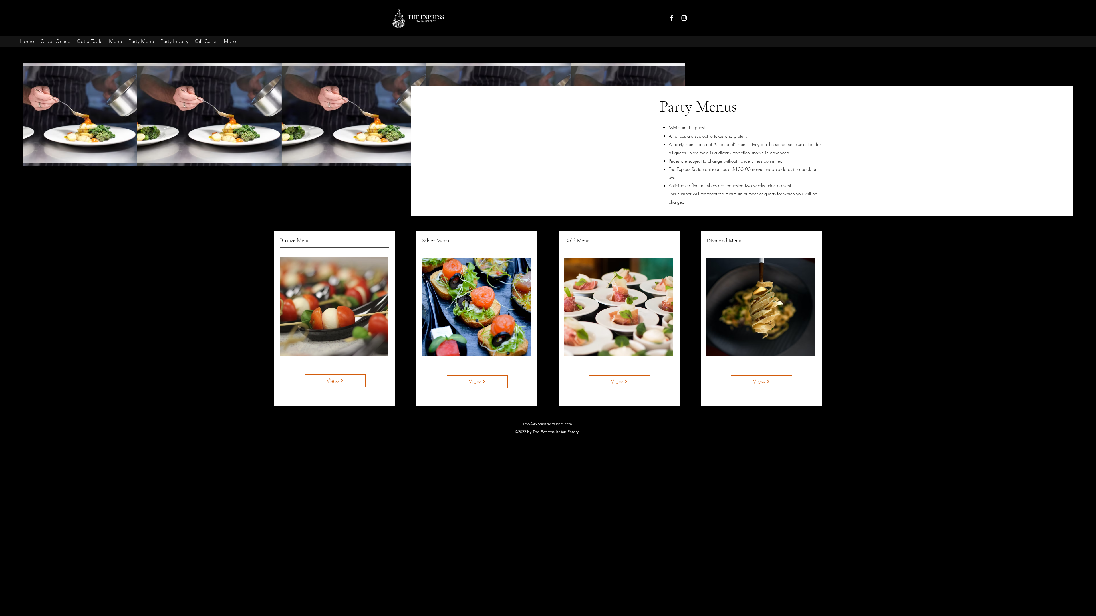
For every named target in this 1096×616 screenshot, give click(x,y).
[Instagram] (684, 18)
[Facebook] (671, 18)
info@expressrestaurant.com (547, 424)
